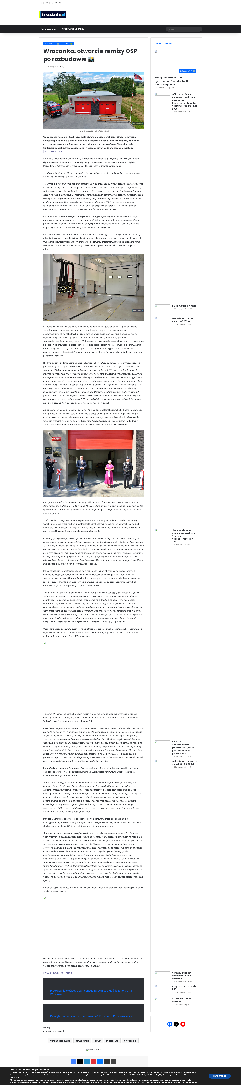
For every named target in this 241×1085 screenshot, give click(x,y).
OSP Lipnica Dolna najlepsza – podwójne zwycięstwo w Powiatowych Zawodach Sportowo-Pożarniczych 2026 (185, 101)
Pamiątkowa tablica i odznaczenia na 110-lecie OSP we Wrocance (91, 1016)
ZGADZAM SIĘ (219, 1076)
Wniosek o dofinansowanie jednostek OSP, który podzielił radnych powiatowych (183, 747)
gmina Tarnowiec (60, 1040)
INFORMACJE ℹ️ (52, 44)
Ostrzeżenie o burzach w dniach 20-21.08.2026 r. (184, 762)
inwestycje (83, 1040)
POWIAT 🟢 (68, 44)
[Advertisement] (148, 15)
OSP (98, 1040)
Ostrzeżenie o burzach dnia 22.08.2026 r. (183, 320)
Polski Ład (113, 1040)
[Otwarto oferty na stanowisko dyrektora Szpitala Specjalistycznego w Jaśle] (162, 633)
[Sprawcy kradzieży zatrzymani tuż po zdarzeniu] (162, 976)
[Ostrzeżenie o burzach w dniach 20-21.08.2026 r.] (162, 864)
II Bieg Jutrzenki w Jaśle (184, 305)
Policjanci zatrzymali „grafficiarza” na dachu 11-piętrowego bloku (172, 81)
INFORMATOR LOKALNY (73, 29)
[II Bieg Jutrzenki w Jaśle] (162, 309)
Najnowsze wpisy (49, 29)
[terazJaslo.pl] (52, 14)
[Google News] (93, 1050)
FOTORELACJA (52, 151)
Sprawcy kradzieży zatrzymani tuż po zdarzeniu (181, 975)
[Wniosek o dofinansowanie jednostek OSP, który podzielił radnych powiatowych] (162, 745)
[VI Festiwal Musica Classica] (162, 1002)
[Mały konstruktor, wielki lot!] (162, 990)
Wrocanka (130, 1040)
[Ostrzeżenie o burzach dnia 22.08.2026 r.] (162, 422)
